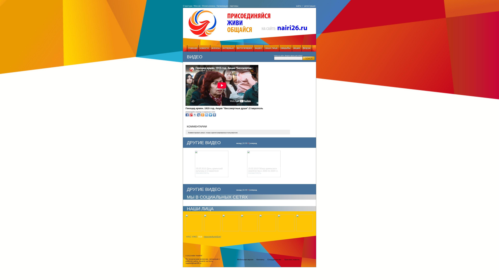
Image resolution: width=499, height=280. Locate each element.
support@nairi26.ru (193, 263)
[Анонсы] (215, 48)
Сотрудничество (274, 259)
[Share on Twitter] (210, 114)
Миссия (197, 6)
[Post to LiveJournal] (194, 114)
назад (238, 143)
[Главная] (192, 48)
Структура (187, 6)
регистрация (309, 6)
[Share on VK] (214, 114)
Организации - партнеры (227, 6)
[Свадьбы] (285, 48)
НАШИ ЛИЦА (200, 208)
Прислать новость (292, 259)
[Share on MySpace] (198, 114)
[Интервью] (228, 48)
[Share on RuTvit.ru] (206, 114)
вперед (253, 143)
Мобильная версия (245, 259)
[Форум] (307, 48)
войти (298, 6)
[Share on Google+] (191, 114)
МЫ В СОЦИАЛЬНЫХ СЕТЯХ (217, 197)
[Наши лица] (271, 48)
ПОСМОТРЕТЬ (202, 173)
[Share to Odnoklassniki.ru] (202, 114)
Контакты (260, 259)
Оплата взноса (208, 6)
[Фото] (245, 48)
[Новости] (204, 48)
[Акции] (296, 48)
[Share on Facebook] (187, 114)
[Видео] (258, 48)
